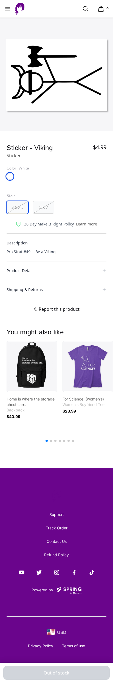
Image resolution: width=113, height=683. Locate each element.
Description (17, 242)
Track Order (56, 528)
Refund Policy (56, 554)
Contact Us (57, 541)
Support (56, 514)
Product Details (21, 270)
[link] (32, 366)
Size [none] (11, 196)
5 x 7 (43, 207)
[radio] (17, 207)
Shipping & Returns (25, 289)
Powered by (42, 590)
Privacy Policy (40, 646)
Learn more (86, 224)
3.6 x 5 (18, 207)
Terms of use (73, 646)
